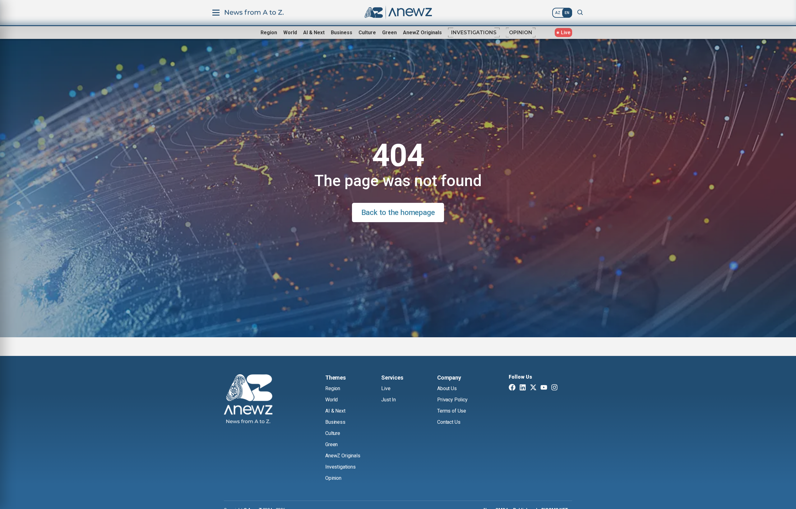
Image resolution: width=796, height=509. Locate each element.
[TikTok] (565, 388)
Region (269, 32)
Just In (388, 400)
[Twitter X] (533, 388)
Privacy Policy (452, 400)
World (290, 32)
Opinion (520, 32)
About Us (447, 388)
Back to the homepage (398, 212)
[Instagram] (554, 388)
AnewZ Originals (422, 32)
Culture (367, 32)
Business (341, 32)
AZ (557, 13)
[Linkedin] (522, 388)
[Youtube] (543, 388)
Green (389, 32)
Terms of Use (451, 411)
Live (385, 388)
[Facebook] (512, 388)
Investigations (474, 32)
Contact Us (448, 422)
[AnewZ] (248, 399)
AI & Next (314, 32)
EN (567, 13)
